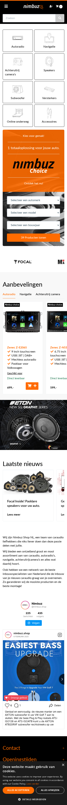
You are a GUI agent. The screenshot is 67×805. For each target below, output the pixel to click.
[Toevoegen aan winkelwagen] (32, 386)
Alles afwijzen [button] (50, 790)
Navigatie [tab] (25, 294)
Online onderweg (18, 121)
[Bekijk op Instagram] (60, 635)
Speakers (49, 70)
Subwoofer (18, 98)
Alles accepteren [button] (18, 790)
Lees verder (33, 783)
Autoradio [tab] (9, 294)
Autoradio (17, 46)
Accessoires (49, 121)
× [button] (63, 765)
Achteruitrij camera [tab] (48, 294)
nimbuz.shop (22, 633)
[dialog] (33, 783)
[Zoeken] (59, 18)
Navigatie (49, 46)
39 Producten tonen (33, 237)
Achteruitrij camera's (12, 72)
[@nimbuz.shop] (25, 605)
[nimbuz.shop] (8, 634)
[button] (33, 799)
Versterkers (49, 98)
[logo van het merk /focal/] (23, 261)
